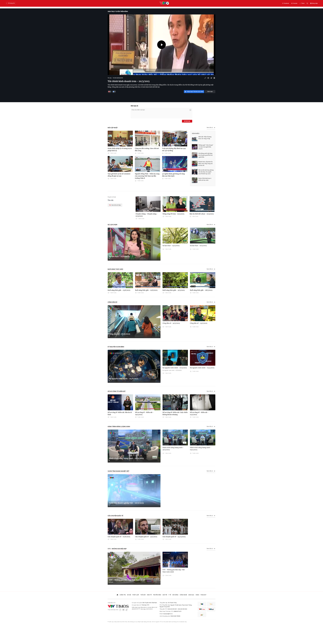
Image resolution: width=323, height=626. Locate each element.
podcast (203, 595)
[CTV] (202, 609)
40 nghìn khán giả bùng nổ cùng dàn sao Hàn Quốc (173, 175)
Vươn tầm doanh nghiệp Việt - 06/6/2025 (126, 503)
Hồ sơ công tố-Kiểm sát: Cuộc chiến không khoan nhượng (175, 413)
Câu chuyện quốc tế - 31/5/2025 (146, 537)
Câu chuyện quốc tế (115, 515)
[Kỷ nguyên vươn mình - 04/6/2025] (134, 366)
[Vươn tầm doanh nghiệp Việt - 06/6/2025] (134, 490)
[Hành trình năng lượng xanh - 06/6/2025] (134, 446)
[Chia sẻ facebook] (208, 78)
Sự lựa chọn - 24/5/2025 (171, 245)
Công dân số (112, 302)
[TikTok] (126, 609)
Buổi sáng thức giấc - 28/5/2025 (201, 290)
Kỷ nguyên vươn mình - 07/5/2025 (175, 368)
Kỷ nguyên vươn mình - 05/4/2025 (202, 368)
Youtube (295, 3)
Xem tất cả (210, 127)
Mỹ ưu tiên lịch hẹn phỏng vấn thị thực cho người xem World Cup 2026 (206, 171)
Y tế (169, 595)
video (197, 595)
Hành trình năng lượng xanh (119, 426)
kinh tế (149, 595)
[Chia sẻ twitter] (211, 78)
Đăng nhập (315, 3)
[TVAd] (211, 604)
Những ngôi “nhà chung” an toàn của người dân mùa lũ (205, 147)
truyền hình (157, 595)
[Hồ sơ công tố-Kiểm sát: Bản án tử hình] (120, 402)
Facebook (286, 3)
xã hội (129, 595)
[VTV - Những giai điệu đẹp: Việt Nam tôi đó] (134, 568)
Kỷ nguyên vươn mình (116, 347)
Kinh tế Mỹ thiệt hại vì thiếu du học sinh (204, 179)
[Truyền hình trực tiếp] (164, 3)
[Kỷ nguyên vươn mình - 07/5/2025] (175, 358)
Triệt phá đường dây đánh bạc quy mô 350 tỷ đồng (174, 149)
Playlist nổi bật (112, 197)
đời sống (175, 595)
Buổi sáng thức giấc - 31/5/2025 (174, 290)
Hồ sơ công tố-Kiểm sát (117, 391)
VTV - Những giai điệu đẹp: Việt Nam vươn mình (174, 571)
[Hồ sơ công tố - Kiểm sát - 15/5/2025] (202, 402)
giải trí (165, 595)
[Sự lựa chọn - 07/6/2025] (134, 244)
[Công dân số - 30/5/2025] (175, 313)
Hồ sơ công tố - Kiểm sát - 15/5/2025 (199, 413)
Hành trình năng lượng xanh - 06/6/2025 (126, 458)
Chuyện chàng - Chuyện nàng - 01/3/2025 (147, 215)
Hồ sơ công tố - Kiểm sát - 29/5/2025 (144, 413)
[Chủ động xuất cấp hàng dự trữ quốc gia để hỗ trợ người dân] (194, 155)
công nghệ (183, 595)
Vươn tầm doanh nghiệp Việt (118, 471)
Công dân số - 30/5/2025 (171, 323)
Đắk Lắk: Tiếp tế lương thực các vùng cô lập (204, 137)
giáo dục (191, 595)
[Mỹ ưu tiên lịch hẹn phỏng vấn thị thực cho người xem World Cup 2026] (194, 172)
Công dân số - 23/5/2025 (198, 323)
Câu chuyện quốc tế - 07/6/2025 (119, 537)
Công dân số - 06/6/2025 (119, 334)
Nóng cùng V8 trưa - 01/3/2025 (173, 214)
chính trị (123, 595)
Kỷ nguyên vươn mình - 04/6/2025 (123, 379)
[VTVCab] (211, 609)
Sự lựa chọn (112, 224)
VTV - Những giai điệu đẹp (117, 549)
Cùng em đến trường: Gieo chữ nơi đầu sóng (147, 149)
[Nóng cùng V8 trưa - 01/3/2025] (175, 204)
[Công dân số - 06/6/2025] (134, 321)
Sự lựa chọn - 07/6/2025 (119, 256)
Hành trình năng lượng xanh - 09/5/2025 (200, 449)
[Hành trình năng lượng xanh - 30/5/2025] (175, 437)
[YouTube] (123, 609)
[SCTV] (202, 614)
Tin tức (111, 200)
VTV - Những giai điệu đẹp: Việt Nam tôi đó (127, 580)
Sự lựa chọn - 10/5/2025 (198, 245)
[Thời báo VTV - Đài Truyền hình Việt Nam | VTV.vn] (118, 606)
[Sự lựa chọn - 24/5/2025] (175, 236)
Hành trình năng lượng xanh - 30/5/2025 (173, 449)
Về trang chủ (11, 3)
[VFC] (202, 604)
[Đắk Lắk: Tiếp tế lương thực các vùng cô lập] (194, 138)
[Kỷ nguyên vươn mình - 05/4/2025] (202, 358)
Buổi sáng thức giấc (115, 269)
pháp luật (135, 595)
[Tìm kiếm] (307, 3)
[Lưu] (214, 78)
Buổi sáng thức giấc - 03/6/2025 (119, 290)
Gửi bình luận (187, 121)
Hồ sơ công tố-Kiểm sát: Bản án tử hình (120, 413)
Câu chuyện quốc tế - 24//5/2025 (174, 537)
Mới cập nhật (113, 127)
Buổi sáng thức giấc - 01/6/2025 (146, 290)
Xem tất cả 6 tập (116, 205)
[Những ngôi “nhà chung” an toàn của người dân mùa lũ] (194, 147)
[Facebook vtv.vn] (120, 609)
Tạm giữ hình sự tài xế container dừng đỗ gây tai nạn (119, 175)
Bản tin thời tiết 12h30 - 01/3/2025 (202, 214)
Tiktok (302, 3)
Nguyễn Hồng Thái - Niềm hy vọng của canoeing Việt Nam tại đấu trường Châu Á (147, 176)
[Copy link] (205, 78)
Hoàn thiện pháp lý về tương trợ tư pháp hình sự (120, 149)
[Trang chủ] (117, 595)
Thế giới (143, 595)
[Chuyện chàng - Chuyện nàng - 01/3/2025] (148, 204)
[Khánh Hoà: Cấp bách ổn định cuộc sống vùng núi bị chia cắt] (194, 163)
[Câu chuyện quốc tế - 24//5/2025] (175, 527)
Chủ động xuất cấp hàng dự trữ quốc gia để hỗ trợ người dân (205, 155)
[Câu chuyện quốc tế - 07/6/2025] (120, 527)
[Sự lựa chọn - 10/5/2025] (202, 236)
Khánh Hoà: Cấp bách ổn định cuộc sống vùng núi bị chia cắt (205, 163)
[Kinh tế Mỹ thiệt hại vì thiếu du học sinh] (194, 180)
